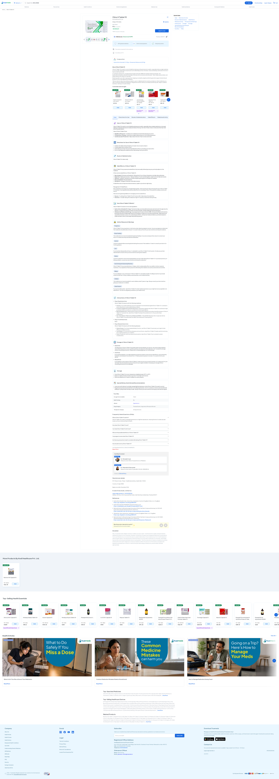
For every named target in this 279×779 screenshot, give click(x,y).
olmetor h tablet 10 (120, 720)
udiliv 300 (110, 693)
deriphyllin (158, 695)
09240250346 (128, 493)
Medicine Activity (163, 117)
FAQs (182, 28)
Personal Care (56, 6)
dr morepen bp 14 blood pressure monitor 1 (139, 701)
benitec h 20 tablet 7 (108, 716)
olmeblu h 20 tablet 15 (154, 716)
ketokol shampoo (166, 693)
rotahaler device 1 (154, 701)
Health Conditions (88, 6)
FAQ (6, 759)
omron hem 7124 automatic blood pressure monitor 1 (136, 705)
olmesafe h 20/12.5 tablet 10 (154, 718)
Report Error (115, 449)
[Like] (161, 525)
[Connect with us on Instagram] (60, 732)
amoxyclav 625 (144, 693)
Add (118, 107)
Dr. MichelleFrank (126, 459)
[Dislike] (165, 525)
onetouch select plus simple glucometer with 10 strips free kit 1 (159, 706)
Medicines (27, 6)
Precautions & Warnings (191, 21)
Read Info (167, 21)
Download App (258, 3)
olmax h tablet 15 (144, 716)
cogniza (116, 693)
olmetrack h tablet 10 (131, 720)
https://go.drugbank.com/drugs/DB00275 (125, 514)
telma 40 (105, 693)
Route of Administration (139, 117)
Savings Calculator (9, 765)
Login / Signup (267, 3)
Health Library (8, 740)
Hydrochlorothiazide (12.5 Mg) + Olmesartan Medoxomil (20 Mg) (129, 62)
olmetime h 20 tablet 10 (109, 720)
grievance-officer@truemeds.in (125, 754)
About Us (7, 731)
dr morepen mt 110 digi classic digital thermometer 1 (115, 701)
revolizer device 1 (154, 705)
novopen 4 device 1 (140, 710)
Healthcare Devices (186, 6)
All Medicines (8, 751)
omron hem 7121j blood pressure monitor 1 (157, 708)
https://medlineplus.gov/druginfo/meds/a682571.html (128, 506)
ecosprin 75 (137, 693)
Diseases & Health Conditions (12, 742)
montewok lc (106, 695)
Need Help (7, 756)
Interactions (178, 23)
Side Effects (151, 117)
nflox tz (112, 695)
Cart (277, 3)
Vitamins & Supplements (121, 6)
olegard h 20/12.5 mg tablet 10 (121, 716)
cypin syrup (129, 695)
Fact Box (177, 28)
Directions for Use (124, 117)
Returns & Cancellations (65, 749)
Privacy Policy (62, 744)
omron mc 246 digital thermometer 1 (113, 706)
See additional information (20, 774)
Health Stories (8, 737)
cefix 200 (153, 695)
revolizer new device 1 (151, 710)
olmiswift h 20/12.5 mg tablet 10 (113, 721)
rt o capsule (152, 693)
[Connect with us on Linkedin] (73, 732)
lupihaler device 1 (119, 705)
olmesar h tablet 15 (167, 718)
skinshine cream (130, 693)
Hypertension (136, 403)
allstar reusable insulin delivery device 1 (137, 708)
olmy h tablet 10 (141, 721)
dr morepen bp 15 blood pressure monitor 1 (133, 706)
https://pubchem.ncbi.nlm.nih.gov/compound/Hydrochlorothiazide (131, 511)
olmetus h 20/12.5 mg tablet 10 (144, 720)
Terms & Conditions (64, 741)
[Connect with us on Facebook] (65, 732)
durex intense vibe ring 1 (129, 710)
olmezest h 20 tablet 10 (158, 720)
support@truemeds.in (118, 493)
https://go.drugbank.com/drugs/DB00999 (125, 502)
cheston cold (121, 693)
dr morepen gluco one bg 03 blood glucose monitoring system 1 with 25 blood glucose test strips (145, 703)
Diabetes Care (154, 6)
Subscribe (180, 735)
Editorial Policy (122, 473)
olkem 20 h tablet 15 (134, 716)
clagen (124, 695)
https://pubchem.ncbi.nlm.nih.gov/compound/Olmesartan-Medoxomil (132, 520)
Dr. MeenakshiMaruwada (128, 467)
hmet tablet (159, 693)
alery (134, 695)
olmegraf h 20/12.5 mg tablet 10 (139, 718)
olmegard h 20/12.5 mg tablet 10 (122, 718)
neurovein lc (139, 695)
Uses (115, 117)
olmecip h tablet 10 (165, 716)
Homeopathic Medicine (219, 6)
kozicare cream (146, 695)
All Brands (7, 754)
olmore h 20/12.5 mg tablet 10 (128, 721)
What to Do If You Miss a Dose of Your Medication (18, 679)
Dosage (185, 23)
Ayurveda (7, 745)
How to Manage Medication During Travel (200, 679)
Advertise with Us (9, 767)
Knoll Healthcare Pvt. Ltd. (117, 19)
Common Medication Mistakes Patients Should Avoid (111, 679)
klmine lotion (118, 695)
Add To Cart (161, 31)
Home (3, 9)
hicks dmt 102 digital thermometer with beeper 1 (115, 708)
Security (7, 762)
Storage (190, 23)
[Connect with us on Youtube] (69, 732)
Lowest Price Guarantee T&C (66, 752)
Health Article (8, 734)
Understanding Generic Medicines (13, 748)
